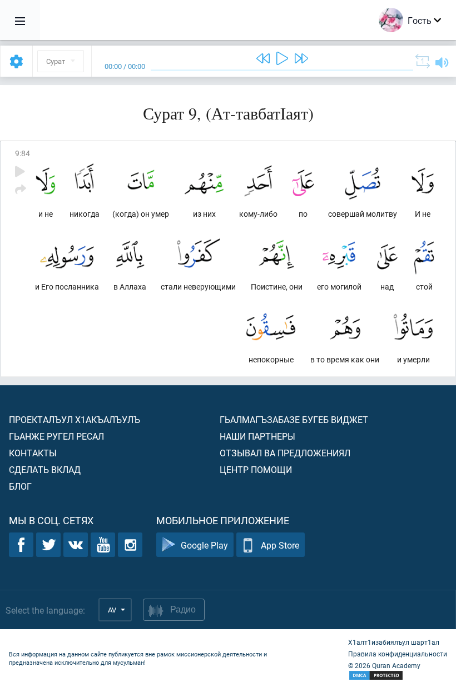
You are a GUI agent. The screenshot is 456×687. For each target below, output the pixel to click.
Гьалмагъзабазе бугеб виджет (294, 419)
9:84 (22, 153)
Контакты (33, 453)
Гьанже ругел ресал (56, 436)
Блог (20, 486)
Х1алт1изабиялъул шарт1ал (393, 642)
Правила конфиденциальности (397, 653)
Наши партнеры (257, 436)
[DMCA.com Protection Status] (397, 675)
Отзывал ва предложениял (285, 453)
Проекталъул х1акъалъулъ (74, 419)
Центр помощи (256, 469)
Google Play (204, 545)
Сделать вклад (45, 469)
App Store (280, 545)
